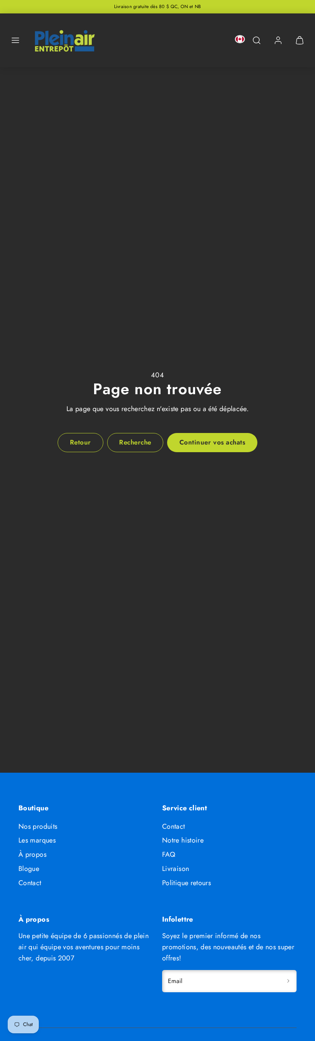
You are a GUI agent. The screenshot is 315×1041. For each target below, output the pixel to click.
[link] (278, 40)
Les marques (37, 840)
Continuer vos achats (212, 442)
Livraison (175, 869)
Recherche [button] (135, 442)
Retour (80, 442)
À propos (32, 854)
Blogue (28, 869)
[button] (15, 40)
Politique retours (186, 883)
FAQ (168, 854)
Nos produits (37, 826)
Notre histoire (183, 840)
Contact (29, 883)
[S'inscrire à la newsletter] (288, 981)
